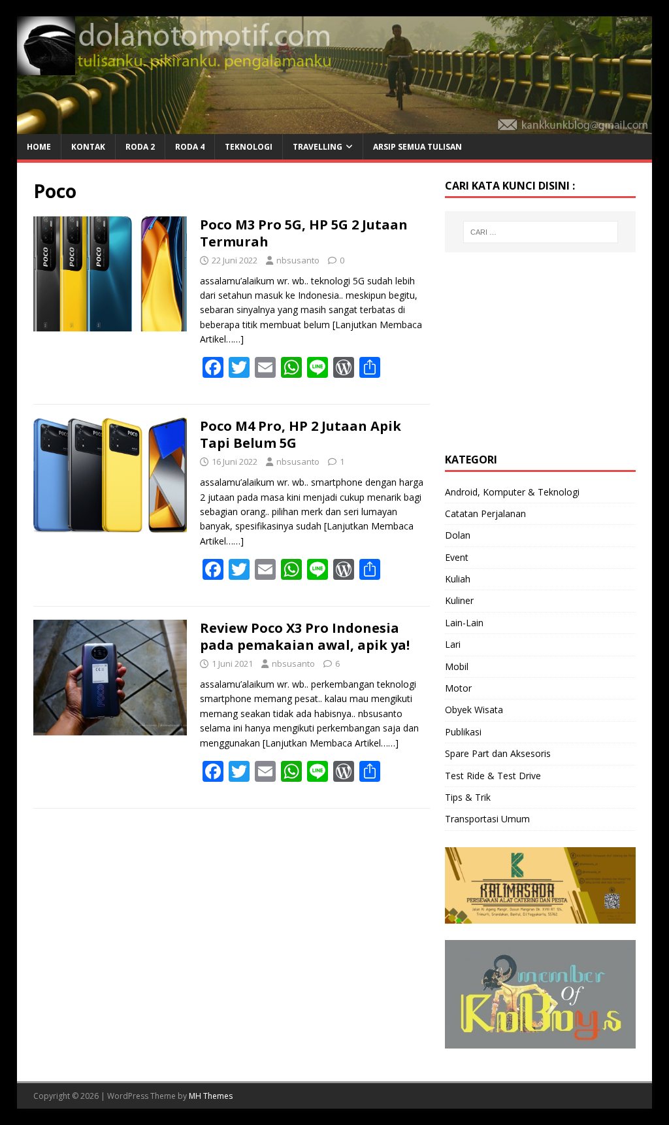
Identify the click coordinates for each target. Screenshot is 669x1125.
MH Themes (211, 1095)
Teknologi (248, 146)
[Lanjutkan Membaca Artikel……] (331, 743)
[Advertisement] (543, 350)
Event (456, 557)
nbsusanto (297, 260)
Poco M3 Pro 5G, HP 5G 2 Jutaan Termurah (304, 233)
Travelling (317, 146)
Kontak (88, 146)
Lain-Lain (464, 622)
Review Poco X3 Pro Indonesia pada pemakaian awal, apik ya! (305, 636)
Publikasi (463, 732)
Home (39, 146)
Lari (453, 644)
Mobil (456, 666)
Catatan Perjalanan (485, 513)
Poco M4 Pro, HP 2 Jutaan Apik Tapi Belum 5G (300, 434)
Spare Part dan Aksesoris (498, 753)
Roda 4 (189, 146)
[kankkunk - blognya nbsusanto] (335, 126)
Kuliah (457, 579)
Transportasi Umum (487, 819)
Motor (458, 688)
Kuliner (459, 600)
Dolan (457, 535)
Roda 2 (140, 146)
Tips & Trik (468, 797)
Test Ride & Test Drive (493, 775)
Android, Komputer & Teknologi (512, 492)
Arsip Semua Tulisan (417, 146)
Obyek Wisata (474, 709)
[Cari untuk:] (541, 232)
